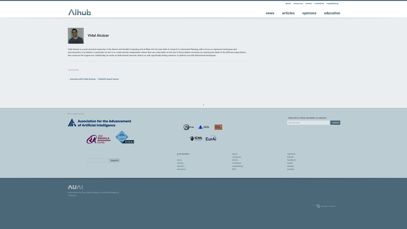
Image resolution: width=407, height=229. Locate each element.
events (308, 3)
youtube (290, 169)
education (332, 13)
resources (298, 3)
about (288, 3)
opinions (309, 13)
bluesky (290, 166)
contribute (319, 3)
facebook (291, 160)
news (270, 13)
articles (288, 13)
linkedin (290, 157)
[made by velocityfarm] (323, 206)
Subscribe (335, 122)
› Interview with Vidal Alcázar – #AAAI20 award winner (93, 79)
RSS (234, 169)
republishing (332, 3)
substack (291, 154)
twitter (290, 163)
